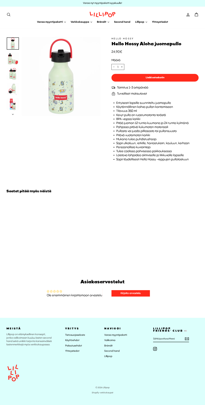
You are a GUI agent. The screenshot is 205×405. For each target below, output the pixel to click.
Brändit (102, 22)
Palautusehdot (73, 346)
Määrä (115, 60)
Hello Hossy (122, 38)
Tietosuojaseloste (75, 335)
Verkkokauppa (80, 22)
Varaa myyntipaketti (50, 22)
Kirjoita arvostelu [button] (131, 293)
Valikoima (109, 340)
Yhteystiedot (160, 22)
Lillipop (140, 22)
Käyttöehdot (72, 340)
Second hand (122, 22)
